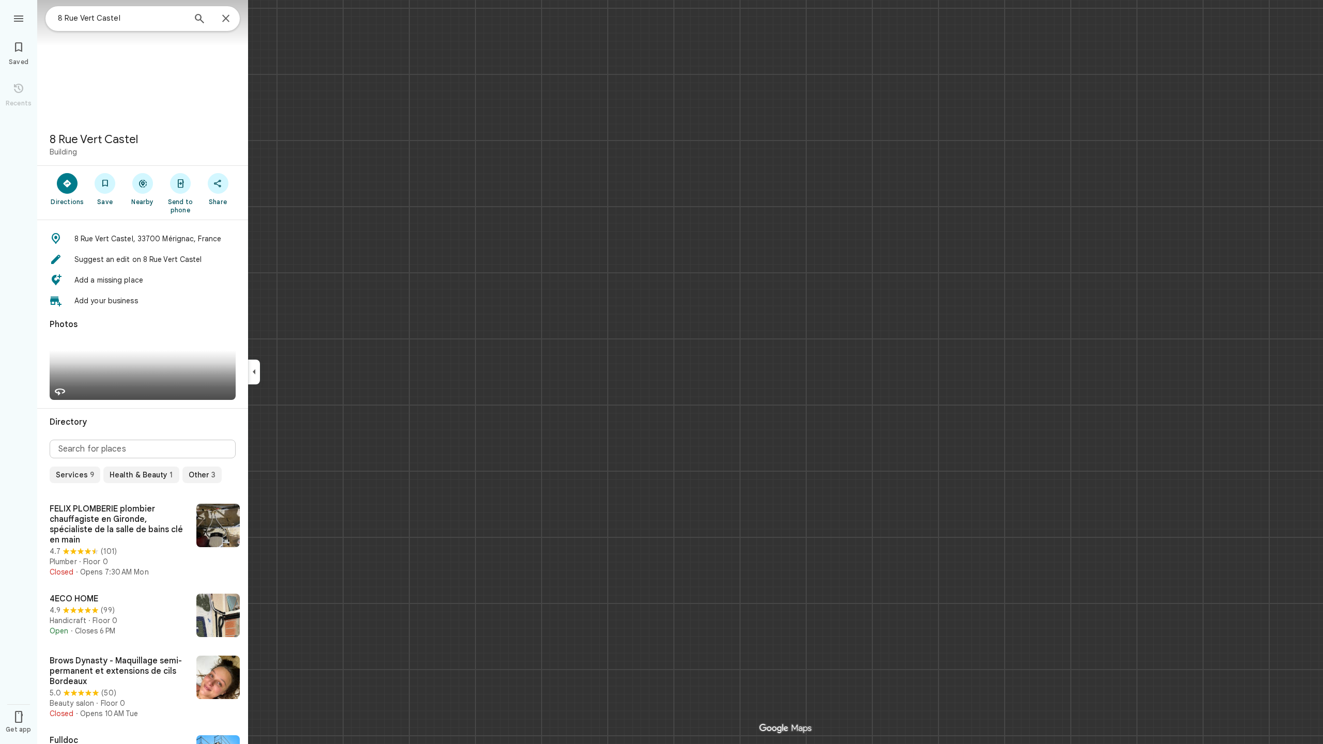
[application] (661, 372)
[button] (142, 238)
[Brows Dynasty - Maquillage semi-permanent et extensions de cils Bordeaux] (142, 687)
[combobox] (121, 18)
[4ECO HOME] (142, 616)
